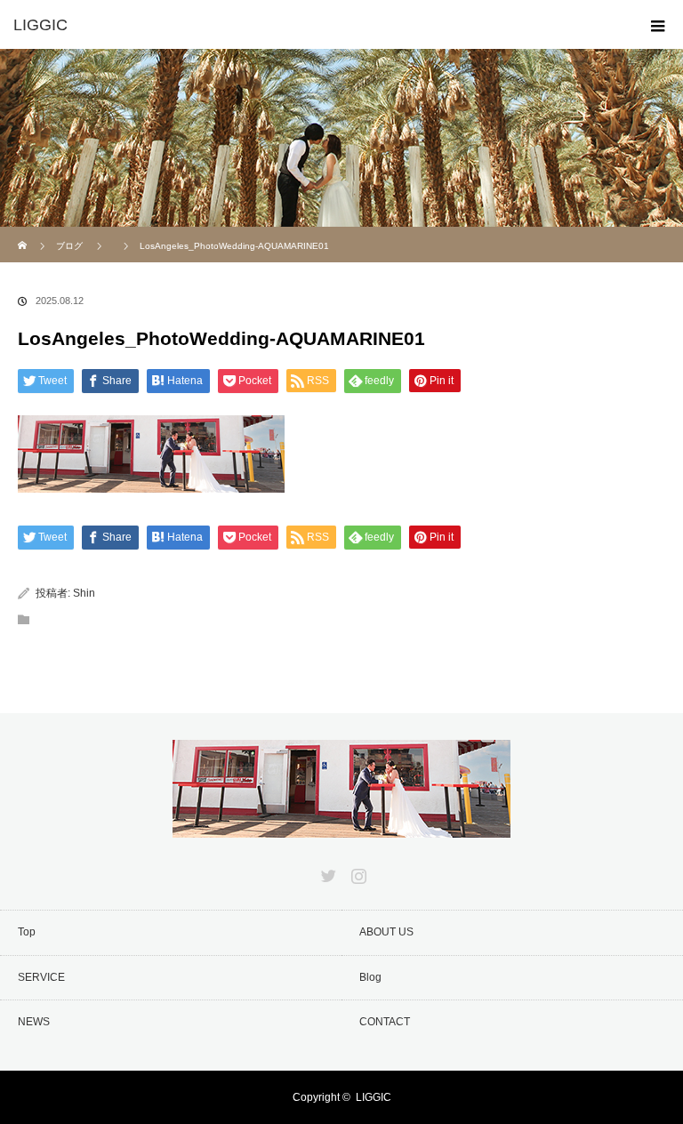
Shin (84, 593)
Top (27, 932)
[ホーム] (23, 233)
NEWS (34, 1022)
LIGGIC (373, 1097)
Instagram (356, 872)
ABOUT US (386, 932)
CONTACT (384, 1022)
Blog (370, 977)
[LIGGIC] (314, 25)
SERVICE (41, 977)
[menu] (658, 25)
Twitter (326, 872)
